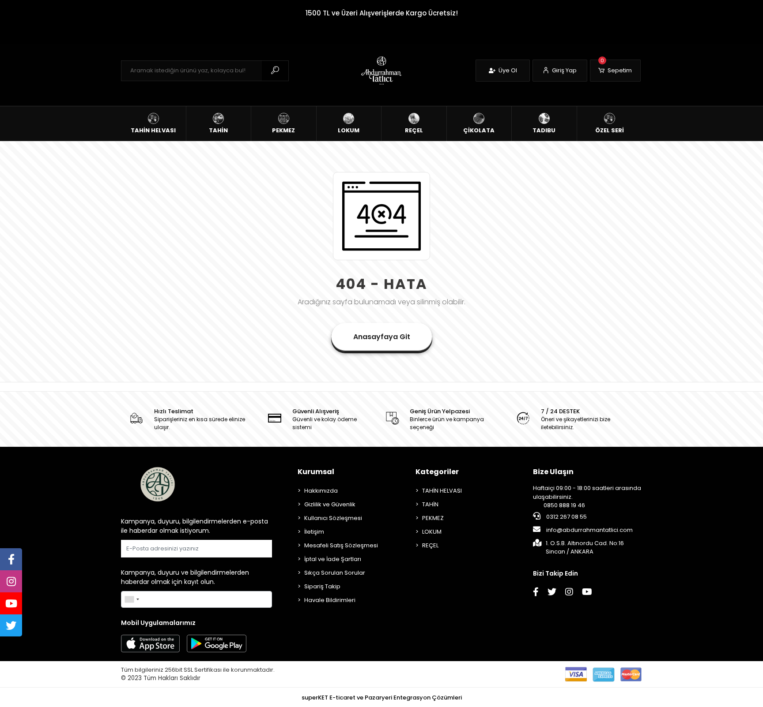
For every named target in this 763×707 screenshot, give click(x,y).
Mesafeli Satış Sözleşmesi (341, 545)
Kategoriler (437, 472)
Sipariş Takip (322, 586)
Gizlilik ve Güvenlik (329, 504)
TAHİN (430, 504)
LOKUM (432, 531)
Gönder (255, 548)
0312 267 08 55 (566, 516)
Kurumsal (316, 472)
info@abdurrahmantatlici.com (589, 530)
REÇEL (430, 545)
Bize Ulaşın (553, 472)
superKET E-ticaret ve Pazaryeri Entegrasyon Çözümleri (382, 697)
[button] (615, 71)
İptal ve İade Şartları (332, 559)
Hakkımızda (321, 490)
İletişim (314, 531)
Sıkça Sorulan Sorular (334, 573)
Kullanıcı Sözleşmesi (333, 518)
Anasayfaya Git (381, 337)
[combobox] (131, 599)
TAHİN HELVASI (442, 490)
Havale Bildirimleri (329, 600)
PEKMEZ (433, 518)
